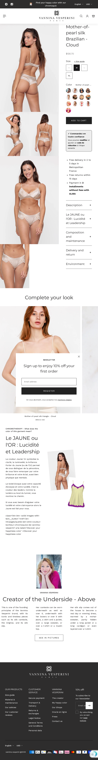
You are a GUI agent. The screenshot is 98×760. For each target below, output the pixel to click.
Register (49, 391)
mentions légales (65, 400)
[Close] (79, 356)
